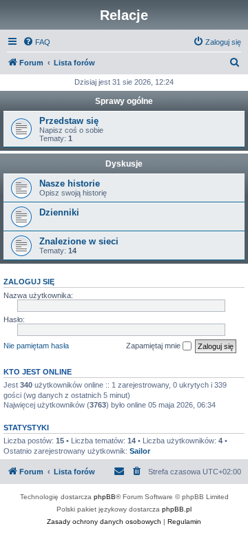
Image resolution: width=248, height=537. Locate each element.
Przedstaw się (69, 121)
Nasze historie (69, 183)
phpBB (105, 497)
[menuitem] (36, 42)
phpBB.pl (177, 509)
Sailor (140, 451)
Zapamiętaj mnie (154, 345)
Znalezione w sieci (78, 241)
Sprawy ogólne (124, 101)
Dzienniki (59, 212)
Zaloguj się (28, 281)
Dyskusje (124, 164)
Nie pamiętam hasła (36, 345)
